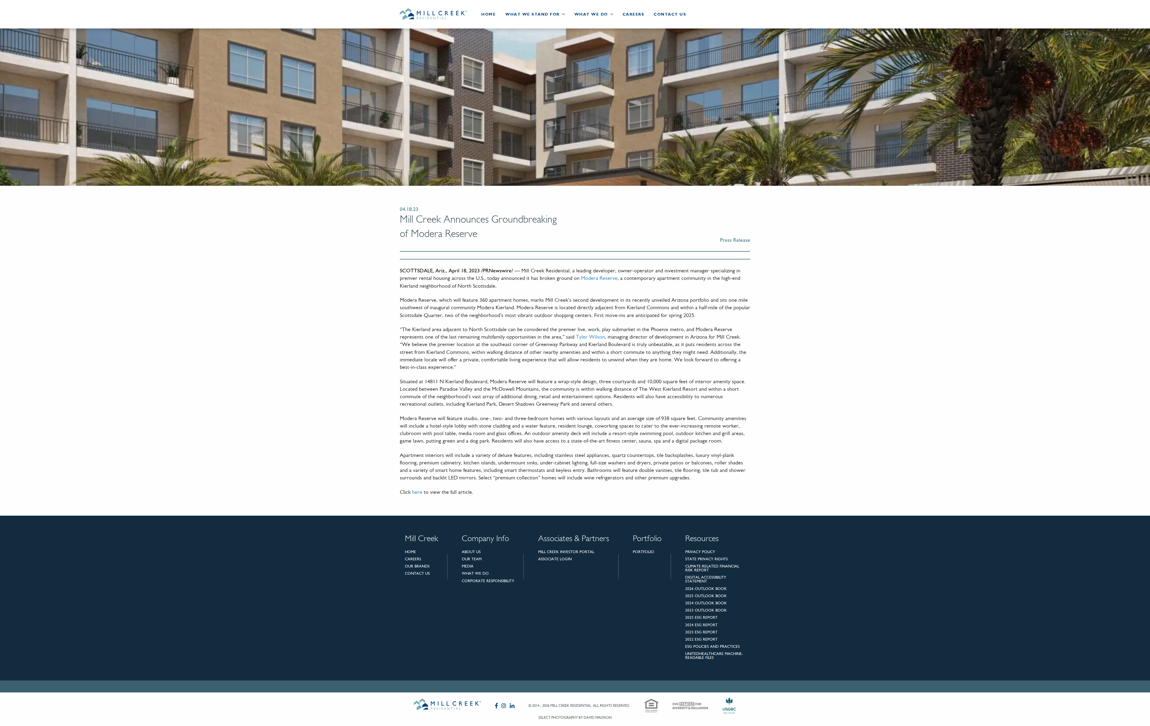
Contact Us (670, 14)
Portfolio (643, 552)
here (417, 492)
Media (467, 566)
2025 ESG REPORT (701, 617)
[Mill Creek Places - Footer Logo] (447, 705)
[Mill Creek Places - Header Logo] (438, 14)
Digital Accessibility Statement (705, 579)
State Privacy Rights (706, 559)
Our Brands (417, 566)
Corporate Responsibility (488, 581)
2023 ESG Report (701, 632)
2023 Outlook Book (706, 610)
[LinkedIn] (512, 705)
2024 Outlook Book (706, 603)
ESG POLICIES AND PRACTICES (712, 646)
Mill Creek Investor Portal (566, 552)
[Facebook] (496, 705)
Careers (633, 14)
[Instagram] (503, 705)
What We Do (591, 14)
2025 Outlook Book (706, 596)
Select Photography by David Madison (575, 718)
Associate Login (555, 559)
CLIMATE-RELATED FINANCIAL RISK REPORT (712, 568)
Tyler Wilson (590, 337)
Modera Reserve (599, 278)
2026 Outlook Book (706, 588)
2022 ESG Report (701, 639)
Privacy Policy (700, 552)
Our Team (472, 559)
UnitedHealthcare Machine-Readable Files (714, 655)
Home (488, 14)
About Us (471, 552)
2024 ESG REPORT (701, 625)
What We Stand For (532, 14)
